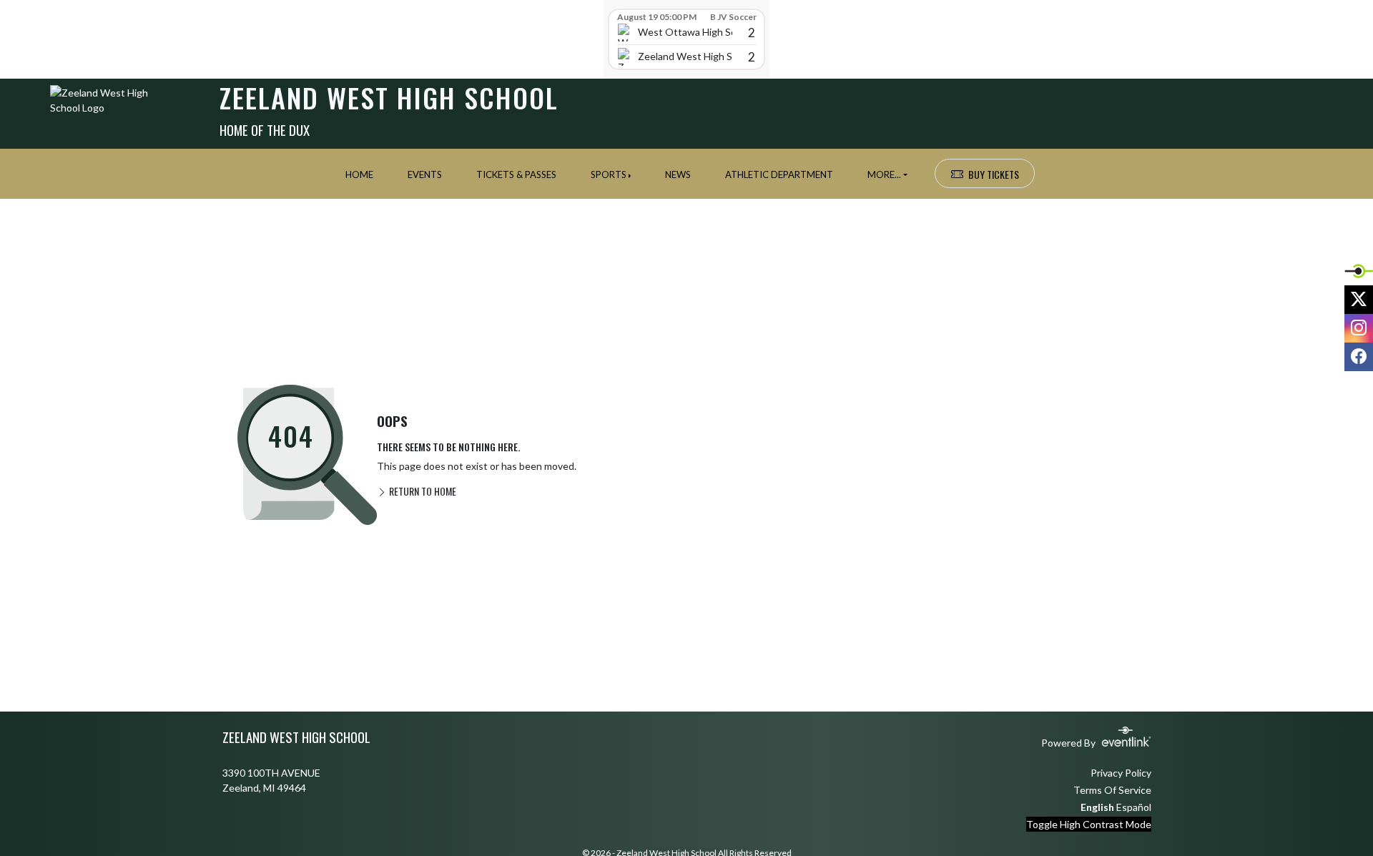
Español (1133, 807)
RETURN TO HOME (421, 490)
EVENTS (425, 174)
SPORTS (608, 174)
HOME (359, 174)
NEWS (678, 174)
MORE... (884, 174)
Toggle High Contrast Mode (1088, 824)
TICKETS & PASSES (516, 174)
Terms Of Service (1112, 790)
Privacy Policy (1121, 773)
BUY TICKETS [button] (993, 174)
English (1097, 807)
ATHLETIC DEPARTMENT (779, 174)
